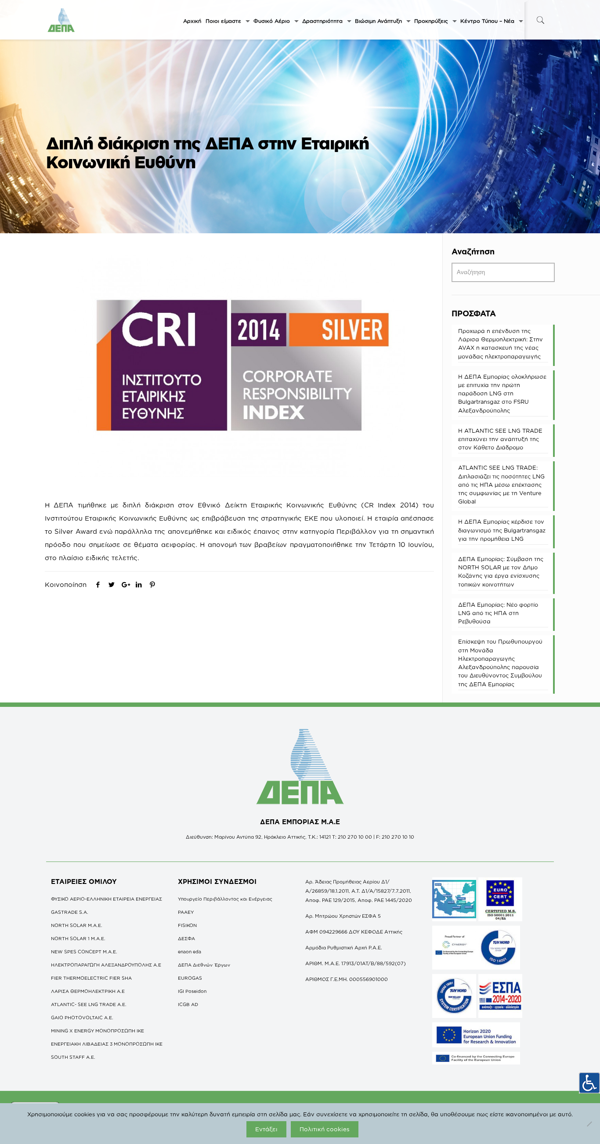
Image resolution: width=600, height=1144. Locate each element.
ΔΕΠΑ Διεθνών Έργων (204, 964)
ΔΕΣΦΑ (186, 938)
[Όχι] (589, 1123)
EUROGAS (190, 978)
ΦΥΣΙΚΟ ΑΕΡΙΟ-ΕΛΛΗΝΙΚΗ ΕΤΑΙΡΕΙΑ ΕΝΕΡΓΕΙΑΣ (106, 898)
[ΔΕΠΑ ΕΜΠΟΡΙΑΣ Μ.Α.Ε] (61, 20)
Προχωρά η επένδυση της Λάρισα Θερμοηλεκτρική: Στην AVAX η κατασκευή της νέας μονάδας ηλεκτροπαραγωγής (500, 343)
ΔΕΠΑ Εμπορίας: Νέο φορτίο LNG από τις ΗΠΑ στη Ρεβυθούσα (498, 612)
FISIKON (187, 925)
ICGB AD (188, 1004)
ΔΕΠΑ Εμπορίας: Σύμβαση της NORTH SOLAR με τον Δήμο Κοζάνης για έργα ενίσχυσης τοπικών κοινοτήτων (500, 571)
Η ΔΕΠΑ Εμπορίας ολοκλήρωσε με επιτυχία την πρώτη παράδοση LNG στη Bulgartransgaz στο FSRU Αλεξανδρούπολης (502, 393)
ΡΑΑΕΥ (186, 912)
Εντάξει (266, 1129)
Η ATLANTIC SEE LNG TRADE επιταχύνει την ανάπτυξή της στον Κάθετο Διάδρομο (500, 438)
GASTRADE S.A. (69, 912)
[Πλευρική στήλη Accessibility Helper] (589, 1082)
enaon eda (189, 951)
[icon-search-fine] (540, 20)
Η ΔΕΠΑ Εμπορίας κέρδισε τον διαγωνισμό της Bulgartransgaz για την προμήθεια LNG (502, 529)
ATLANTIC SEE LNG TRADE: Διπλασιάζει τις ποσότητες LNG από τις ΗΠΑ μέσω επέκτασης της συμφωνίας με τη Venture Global (501, 484)
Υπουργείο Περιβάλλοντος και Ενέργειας (225, 898)
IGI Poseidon (192, 991)
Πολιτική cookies (325, 1129)
